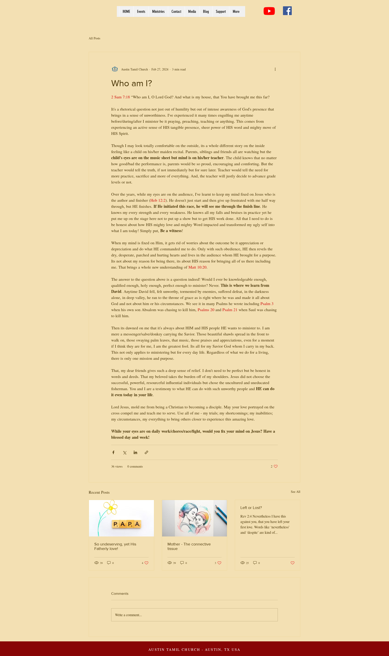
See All (295, 491)
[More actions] (275, 69)
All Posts (94, 38)
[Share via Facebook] (113, 452)
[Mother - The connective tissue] (194, 518)
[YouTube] (269, 11)
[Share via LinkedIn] (135, 452)
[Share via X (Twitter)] (124, 452)
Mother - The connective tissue (189, 546)
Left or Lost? (251, 507)
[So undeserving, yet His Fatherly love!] (121, 518)
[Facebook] (287, 10)
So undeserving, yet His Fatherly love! (115, 546)
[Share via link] (146, 452)
